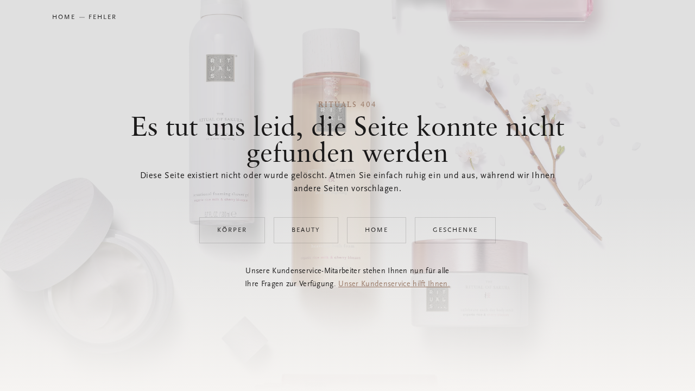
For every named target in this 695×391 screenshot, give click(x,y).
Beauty (306, 230)
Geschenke (455, 230)
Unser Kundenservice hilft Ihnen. (394, 284)
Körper (232, 230)
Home (376, 230)
